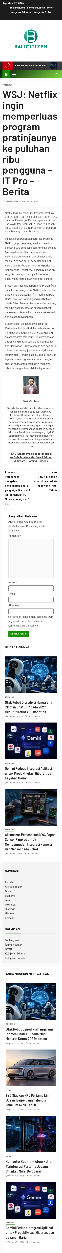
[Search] (57, 74)
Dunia (8, 891)
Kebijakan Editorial (21, 12)
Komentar (14, 535)
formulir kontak (36, 7)
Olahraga (10, 909)
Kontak (9, 918)
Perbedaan (11, 328)
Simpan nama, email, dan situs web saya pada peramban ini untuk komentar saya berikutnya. (30, 621)
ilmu (7, 900)
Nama (12, 582)
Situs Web (14, 605)
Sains (8, 1156)
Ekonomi (10, 895)
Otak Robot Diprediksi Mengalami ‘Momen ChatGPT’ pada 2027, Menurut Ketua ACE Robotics (28, 707)
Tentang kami (17, 7)
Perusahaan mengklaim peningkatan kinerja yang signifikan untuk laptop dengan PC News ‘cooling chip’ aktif (18, 488)
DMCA (50, 7)
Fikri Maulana (11, 201)
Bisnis (8, 1090)
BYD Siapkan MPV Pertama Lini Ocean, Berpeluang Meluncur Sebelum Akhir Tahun (27, 1100)
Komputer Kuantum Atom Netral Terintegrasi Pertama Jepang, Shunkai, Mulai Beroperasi (29, 1166)
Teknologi (7, 85)
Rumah (9, 882)
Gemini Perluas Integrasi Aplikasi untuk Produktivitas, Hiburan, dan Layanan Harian (29, 773)
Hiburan (9, 913)
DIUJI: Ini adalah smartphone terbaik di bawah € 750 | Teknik (45, 481)
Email (12, 593)
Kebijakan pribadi (43, 12)
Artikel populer (13, 886)
